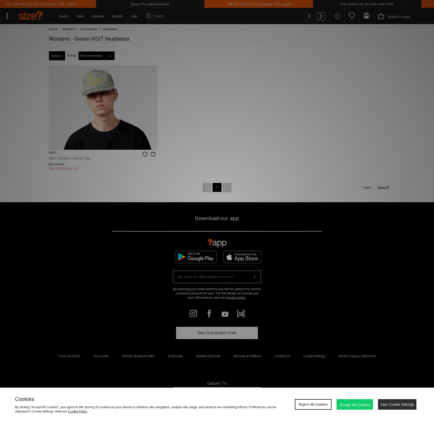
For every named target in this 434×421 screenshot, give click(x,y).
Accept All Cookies (355, 404)
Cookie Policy (77, 411)
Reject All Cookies (313, 404)
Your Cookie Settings (397, 404)
